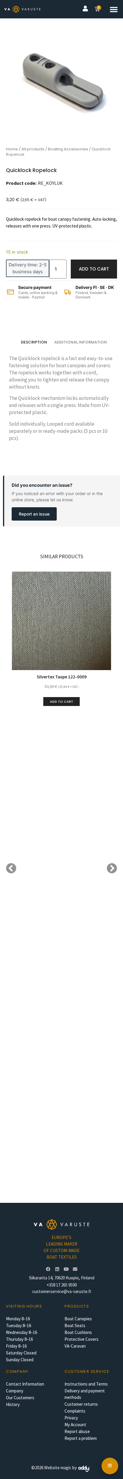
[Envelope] (75, 1269)
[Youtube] (66, 1269)
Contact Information (25, 1384)
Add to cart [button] (61, 701)
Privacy (71, 1418)
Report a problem (80, 1438)
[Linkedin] (57, 1269)
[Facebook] (48, 1269)
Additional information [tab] (80, 342)
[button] (113, 9)
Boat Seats (74, 1325)
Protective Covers (81, 1339)
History (13, 1404)
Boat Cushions (78, 1332)
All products (32, 149)
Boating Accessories (68, 149)
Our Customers (20, 1397)
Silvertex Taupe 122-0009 (62, 677)
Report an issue (34, 513)
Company (14, 1391)
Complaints (74, 1411)
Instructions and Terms (86, 1384)
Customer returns (81, 1404)
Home (12, 149)
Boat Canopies (78, 1318)
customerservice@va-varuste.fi (61, 1291)
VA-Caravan (75, 1346)
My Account (75, 1424)
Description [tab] (34, 342)
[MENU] (110, 1466)
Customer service (86, 1371)
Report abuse (77, 1431)
